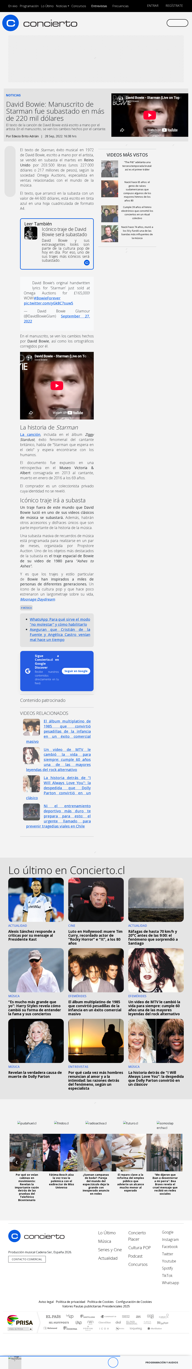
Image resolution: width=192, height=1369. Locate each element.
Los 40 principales (71, 1317)
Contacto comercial (27, 1259)
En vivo (12, 6)
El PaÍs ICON (103, 1332)
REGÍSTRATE (174, 6)
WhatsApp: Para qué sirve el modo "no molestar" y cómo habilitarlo (60, 622)
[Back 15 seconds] (103, 1362)
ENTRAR (152, 6)
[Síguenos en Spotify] (151, 23)
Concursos (78, 6)
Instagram (170, 1239)
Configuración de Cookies (134, 1302)
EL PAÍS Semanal (128, 1322)
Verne (139, 1322)
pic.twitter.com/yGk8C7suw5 (48, 303)
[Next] (133, 1362)
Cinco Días (104, 1322)
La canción (30, 434)
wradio (89, 1322)
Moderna (69, 1332)
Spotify (167, 1268)
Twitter (167, 1253)
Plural (87, 1332)
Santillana (88, 1317)
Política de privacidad (70, 1302)
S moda (118, 1332)
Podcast (135, 1256)
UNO (79, 1322)
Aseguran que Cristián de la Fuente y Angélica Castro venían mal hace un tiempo (60, 634)
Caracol (163, 1317)
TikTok (166, 1275)
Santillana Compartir (108, 1317)
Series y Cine (110, 1250)
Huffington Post (58, 1322)
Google (167, 1232)
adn (150, 1317)
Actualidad (108, 1258)
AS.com (138, 1317)
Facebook (169, 1246)
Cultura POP (139, 1247)
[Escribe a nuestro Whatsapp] (163, 23)
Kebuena (164, 1322)
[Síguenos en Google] (121, 23)
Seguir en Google (76, 671)
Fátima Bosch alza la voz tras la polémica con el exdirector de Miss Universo (61, 1181)
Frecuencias (120, 6)
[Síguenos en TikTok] (157, 23)
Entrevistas (99, 6)
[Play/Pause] (113, 1362)
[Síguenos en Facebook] (133, 23)
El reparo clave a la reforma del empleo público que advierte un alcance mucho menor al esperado (130, 1182)
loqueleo (134, 1332)
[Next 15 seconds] (123, 1362)
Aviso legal (46, 1302)
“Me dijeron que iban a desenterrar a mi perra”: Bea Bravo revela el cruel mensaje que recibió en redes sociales (165, 1184)
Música (27, 607)
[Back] (92, 1362)
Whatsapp (170, 1282)
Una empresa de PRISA (19, 1320)
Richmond (50, 1332)
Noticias (61, 6)
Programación (29, 6)
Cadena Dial (151, 1322)
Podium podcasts (50, 1327)
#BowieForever (47, 298)
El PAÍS (53, 1317)
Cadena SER (125, 1317)
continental (118, 1322)
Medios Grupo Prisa (19, 1329)
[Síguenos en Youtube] (145, 23)
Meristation (152, 1332)
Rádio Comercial (169, 1332)
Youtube (168, 1261)
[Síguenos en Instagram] (127, 23)
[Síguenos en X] (139, 23)
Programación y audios (162, 1362)
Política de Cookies (100, 1302)
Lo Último (47, 6)
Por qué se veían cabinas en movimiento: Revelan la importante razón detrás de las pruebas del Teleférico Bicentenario (27, 1187)
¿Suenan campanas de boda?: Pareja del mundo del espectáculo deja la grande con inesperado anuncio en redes (96, 1184)
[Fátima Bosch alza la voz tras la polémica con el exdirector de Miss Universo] (61, 1152)
